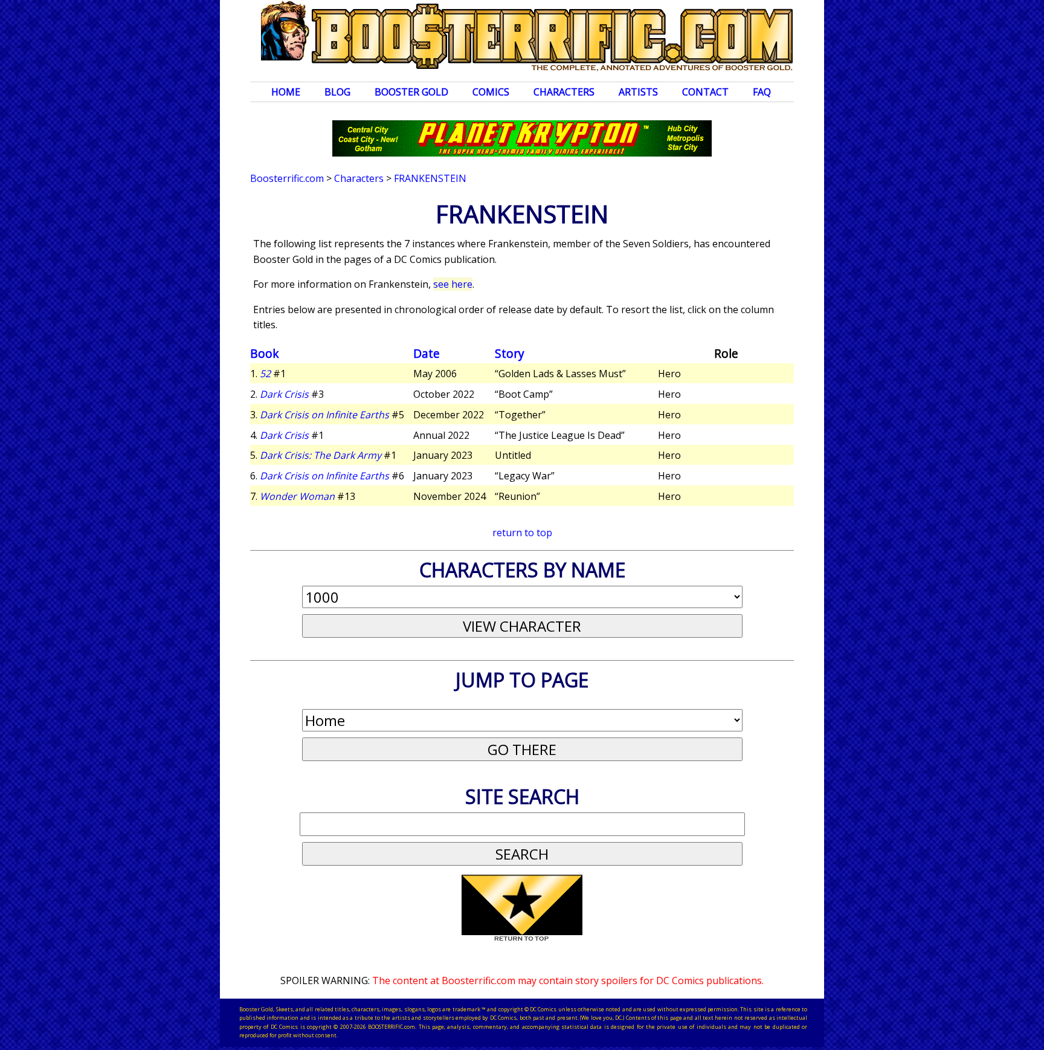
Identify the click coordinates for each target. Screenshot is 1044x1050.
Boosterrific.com (287, 178)
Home (285, 92)
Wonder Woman (297, 496)
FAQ (762, 92)
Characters (563, 92)
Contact (705, 92)
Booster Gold (411, 92)
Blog (337, 92)
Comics (490, 92)
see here (452, 284)
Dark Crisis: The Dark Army (320, 455)
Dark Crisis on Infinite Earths (324, 414)
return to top (522, 532)
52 (265, 373)
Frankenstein (430, 178)
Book (264, 353)
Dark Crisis (284, 394)
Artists (638, 92)
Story (509, 353)
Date (426, 353)
